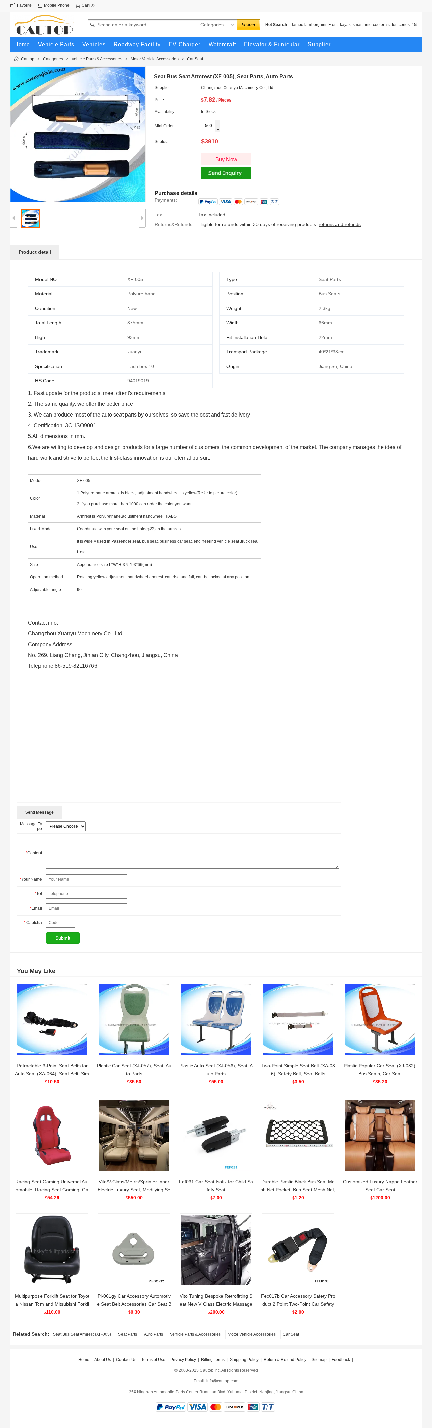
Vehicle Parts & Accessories (97, 59)
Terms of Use (153, 1359)
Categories (53, 59)
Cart (85, 5)
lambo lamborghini (309, 24)
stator (391, 24)
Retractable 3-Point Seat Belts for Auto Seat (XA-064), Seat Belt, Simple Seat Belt (52, 1073)
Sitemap (319, 1359)
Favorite (24, 5)
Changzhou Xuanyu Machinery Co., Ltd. (237, 87)
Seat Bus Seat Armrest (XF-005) (82, 1334)
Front (333, 24)
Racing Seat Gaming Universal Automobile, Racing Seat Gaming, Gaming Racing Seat (52, 1189)
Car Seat (195, 59)
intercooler (374, 24)
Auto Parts (153, 1334)
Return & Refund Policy (285, 1359)
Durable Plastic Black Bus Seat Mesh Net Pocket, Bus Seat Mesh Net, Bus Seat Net (298, 1189)
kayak (345, 24)
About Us (102, 1359)
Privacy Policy (183, 1359)
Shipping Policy (244, 1359)
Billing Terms (213, 1359)
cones (404, 24)
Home (83, 1359)
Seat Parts (127, 1334)
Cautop (27, 59)
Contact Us (126, 1359)
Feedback (341, 1359)
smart (358, 24)
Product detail (35, 252)
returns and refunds (340, 224)
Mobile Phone (57, 5)
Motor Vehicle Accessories (155, 59)
